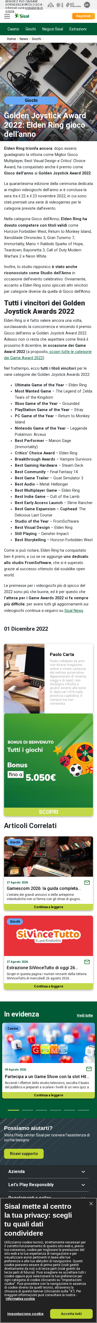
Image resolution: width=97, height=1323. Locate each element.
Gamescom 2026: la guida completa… (44, 888)
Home (11, 39)
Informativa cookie (20, 1299)
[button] (48, 1171)
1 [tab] (13, 1110)
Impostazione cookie (25, 1314)
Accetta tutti (71, 1314)
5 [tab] (69, 1110)
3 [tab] (41, 1110)
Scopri (48, 812)
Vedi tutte (85, 1015)
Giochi (36, 39)
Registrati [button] (83, 16)
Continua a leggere (48, 907)
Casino (13, 1028)
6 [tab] (83, 1110)
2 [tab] (27, 1110)
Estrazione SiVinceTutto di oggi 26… (42, 967)
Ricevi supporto (24, 1153)
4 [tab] (55, 1110)
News (24, 39)
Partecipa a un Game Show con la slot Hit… (47, 1076)
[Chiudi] (91, 1204)
